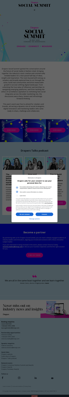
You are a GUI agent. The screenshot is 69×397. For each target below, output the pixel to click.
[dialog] (35, 198)
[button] (34, 195)
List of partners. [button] (48, 203)
